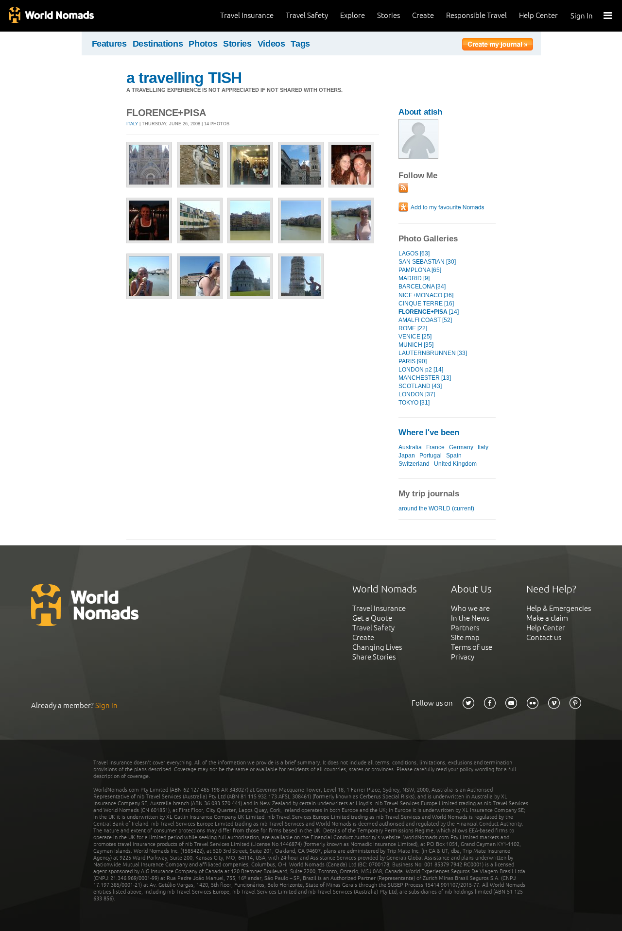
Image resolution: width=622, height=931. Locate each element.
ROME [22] (412, 328)
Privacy (462, 657)
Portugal (430, 455)
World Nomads (51, 16)
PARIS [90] (412, 361)
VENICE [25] (415, 336)
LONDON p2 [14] (420, 369)
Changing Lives (377, 647)
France (435, 447)
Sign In (581, 16)
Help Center (538, 15)
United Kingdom (455, 463)
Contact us (543, 637)
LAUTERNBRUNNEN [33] (432, 353)
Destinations (158, 44)
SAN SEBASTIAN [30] (427, 261)
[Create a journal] (497, 45)
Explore (352, 15)
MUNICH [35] (415, 344)
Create (423, 15)
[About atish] (418, 156)
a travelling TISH (184, 77)
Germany (461, 447)
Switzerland (414, 463)
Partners (465, 628)
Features (109, 44)
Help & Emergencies (558, 608)
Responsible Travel (476, 15)
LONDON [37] (416, 394)
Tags (300, 44)
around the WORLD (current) (436, 508)
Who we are (470, 608)
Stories (388, 15)
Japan (406, 455)
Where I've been (428, 432)
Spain (454, 455)
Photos (203, 44)
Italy (132, 123)
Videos (271, 44)
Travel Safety (307, 15)
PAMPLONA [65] (419, 270)
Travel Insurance (247, 15)
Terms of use (471, 647)
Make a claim (547, 618)
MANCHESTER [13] (424, 377)
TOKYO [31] (414, 402)
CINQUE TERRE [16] (426, 303)
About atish (420, 112)
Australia (410, 447)
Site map (465, 637)
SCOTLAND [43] (420, 386)
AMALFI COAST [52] (425, 320)
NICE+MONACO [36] (425, 295)
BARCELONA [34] (422, 286)
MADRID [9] (414, 278)
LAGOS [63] (414, 253)
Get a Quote (372, 618)
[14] (428, 311)
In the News (470, 618)
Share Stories (374, 657)
